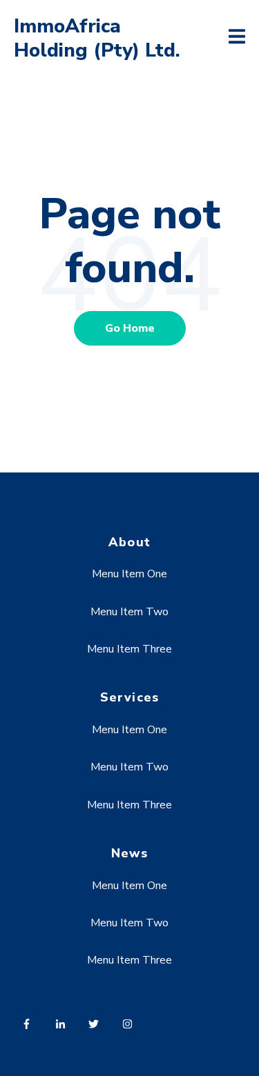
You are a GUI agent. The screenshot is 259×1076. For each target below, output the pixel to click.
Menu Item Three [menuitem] (129, 649)
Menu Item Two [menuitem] (129, 611)
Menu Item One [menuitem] (129, 573)
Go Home (130, 328)
